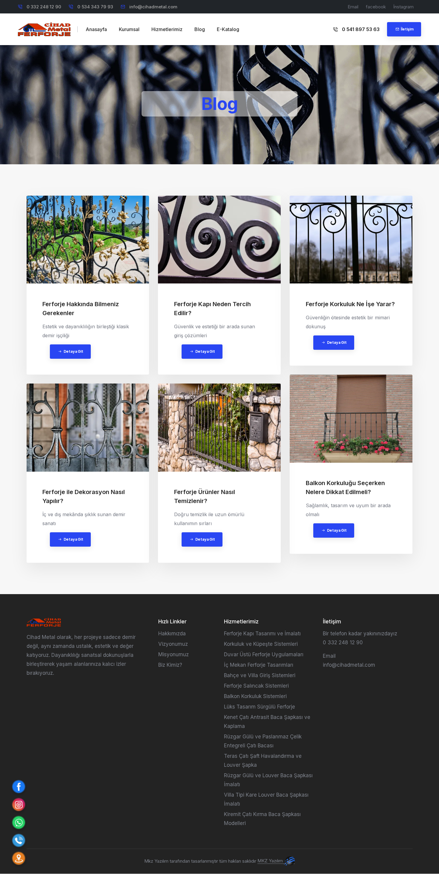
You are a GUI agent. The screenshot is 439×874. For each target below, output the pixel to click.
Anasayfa (96, 29)
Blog (199, 29)
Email (353, 7)
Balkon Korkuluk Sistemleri (255, 696)
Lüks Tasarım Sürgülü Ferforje (259, 707)
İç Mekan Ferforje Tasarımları (258, 665)
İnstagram (403, 7)
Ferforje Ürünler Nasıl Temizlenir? (204, 496)
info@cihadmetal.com (153, 7)
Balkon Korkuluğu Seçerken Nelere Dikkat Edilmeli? (345, 487)
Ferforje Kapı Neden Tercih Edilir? (212, 308)
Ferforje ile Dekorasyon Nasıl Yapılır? (83, 496)
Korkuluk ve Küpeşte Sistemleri (261, 644)
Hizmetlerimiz (166, 29)
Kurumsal (129, 29)
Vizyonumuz (173, 644)
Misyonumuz (173, 654)
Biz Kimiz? (170, 665)
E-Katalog (228, 29)
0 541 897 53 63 (360, 29)
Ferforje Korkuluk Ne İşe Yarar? (350, 304)
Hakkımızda (172, 634)
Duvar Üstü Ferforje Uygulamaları (263, 654)
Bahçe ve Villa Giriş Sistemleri (259, 675)
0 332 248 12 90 (343, 642)
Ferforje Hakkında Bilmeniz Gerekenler (80, 308)
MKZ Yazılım (270, 861)
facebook (376, 7)
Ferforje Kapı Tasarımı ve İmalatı (262, 634)
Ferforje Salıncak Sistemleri (256, 686)
